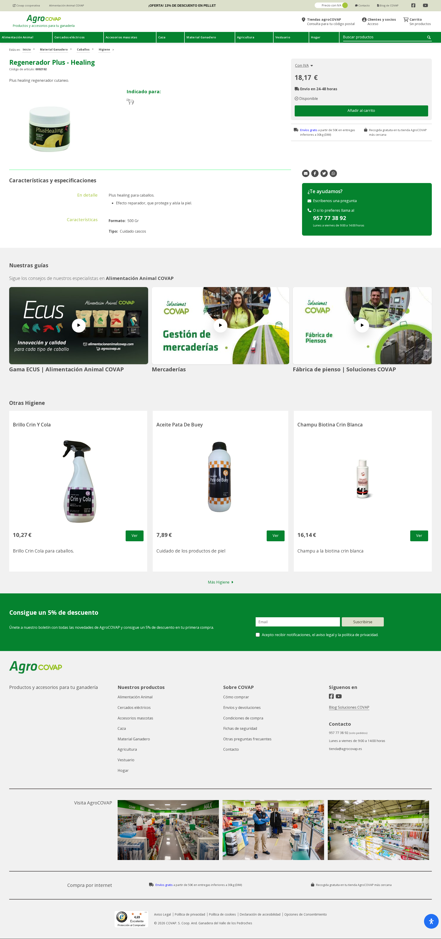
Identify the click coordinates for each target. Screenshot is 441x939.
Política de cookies (222, 914)
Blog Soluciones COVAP (349, 707)
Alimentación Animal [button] (17, 37)
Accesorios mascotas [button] (121, 37)
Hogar (123, 770)
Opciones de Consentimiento (305, 914)
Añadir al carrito (361, 110)
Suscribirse (362, 621)
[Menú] (146, 913)
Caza (122, 728)
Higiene (104, 49)
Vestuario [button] (282, 37)
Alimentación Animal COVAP (140, 278)
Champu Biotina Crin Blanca (330, 424)
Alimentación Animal (135, 696)
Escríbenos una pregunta (335, 200)
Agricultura (127, 749)
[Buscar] (429, 37)
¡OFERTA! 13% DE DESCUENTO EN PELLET (182, 5)
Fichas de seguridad (240, 728)
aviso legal (325, 634)
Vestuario (126, 759)
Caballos (83, 49)
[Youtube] (425, 5)
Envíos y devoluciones (242, 707)
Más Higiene (218, 582)
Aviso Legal (162, 914)
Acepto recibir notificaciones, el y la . (320, 634)
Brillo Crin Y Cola (32, 424)
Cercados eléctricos (134, 707)
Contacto (231, 749)
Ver (135, 535)
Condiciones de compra (243, 718)
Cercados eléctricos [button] (69, 37)
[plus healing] (49, 129)
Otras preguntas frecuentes (247, 739)
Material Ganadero (54, 49)
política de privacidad (360, 634)
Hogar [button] (315, 37)
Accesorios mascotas (135, 718)
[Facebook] (413, 5)
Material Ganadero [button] (201, 37)
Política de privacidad (190, 914)
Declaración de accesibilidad (260, 914)
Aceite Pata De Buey (179, 424)
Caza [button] (162, 37)
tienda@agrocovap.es (345, 749)
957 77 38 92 (329, 218)
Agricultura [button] (245, 37)
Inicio (27, 49)
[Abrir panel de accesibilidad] (431, 921)
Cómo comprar (236, 696)
